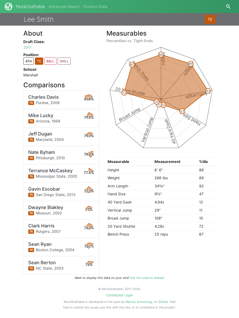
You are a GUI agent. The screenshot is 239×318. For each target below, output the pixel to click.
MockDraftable (30, 6)
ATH (28, 61)
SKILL (64, 61)
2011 (27, 47)
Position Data (95, 6)
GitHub (163, 302)
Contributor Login (119, 295)
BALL (50, 61)
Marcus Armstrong (139, 302)
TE (210, 19)
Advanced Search (64, 6)
